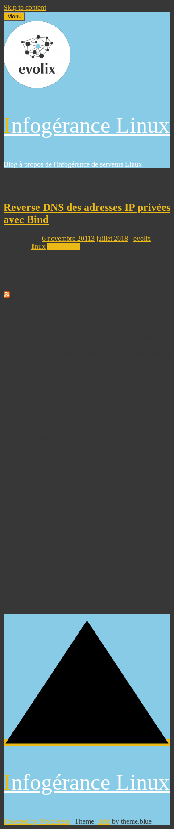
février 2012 (38, 579)
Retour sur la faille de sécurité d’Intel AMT (81, 463)
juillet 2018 (37, 539)
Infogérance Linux (87, 125)
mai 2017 (34, 547)
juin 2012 (34, 563)
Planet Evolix (32, 295)
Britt (104, 821)
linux (38, 246)
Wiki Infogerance (45, 420)
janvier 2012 (39, 587)
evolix (142, 238)
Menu (14, 16)
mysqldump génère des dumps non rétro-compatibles (95, 353)
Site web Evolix (43, 412)
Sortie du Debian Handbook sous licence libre (86, 504)
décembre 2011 (42, 595)
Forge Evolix (39, 388)
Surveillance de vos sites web (62, 496)
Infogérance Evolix (48, 396)
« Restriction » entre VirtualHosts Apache (79, 313)
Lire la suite (63, 246)
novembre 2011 (43, 603)
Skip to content (25, 7)
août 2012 (35, 555)
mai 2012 (34, 571)
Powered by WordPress (37, 821)
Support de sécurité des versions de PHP (78, 455)
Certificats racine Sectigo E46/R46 (70, 321)
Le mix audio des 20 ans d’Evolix (68, 329)
